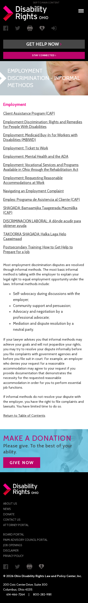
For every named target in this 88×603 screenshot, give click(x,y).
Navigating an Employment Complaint (33, 191)
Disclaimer (11, 550)
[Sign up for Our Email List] (53, 29)
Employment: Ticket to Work (25, 148)
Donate (9, 514)
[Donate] (42, 28)
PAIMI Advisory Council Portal (25, 539)
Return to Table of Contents (24, 416)
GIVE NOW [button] (22, 462)
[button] (44, 44)
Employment (14, 104)
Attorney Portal (16, 525)
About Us (10, 503)
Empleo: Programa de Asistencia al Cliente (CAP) (41, 199)
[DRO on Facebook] (5, 29)
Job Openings (12, 545)
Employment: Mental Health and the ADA (35, 156)
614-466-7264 (15, 594)
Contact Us (12, 519)
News (7, 509)
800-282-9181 (42, 594)
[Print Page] (30, 28)
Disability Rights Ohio (25, 13)
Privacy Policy (13, 556)
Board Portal (13, 534)
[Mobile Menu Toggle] (81, 10)
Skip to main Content (46, 2)
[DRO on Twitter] (17, 29)
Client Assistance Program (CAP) (29, 113)
